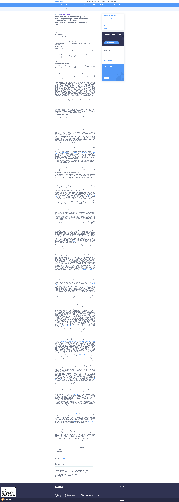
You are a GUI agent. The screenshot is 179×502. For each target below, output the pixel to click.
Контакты (121, 4)
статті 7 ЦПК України (76, 407)
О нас (62, 4)
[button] (2, 499)
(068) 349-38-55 (110, 1)
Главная (56, 8)
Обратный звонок (103, 1)
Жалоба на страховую (106, 4)
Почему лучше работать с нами (110, 18)
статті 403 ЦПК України (74, 394)
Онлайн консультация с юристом (93, 1)
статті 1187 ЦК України (83, 286)
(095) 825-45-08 (117, 1)
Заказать (106, 77)
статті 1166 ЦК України (88, 269)
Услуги (56, 4)
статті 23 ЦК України (85, 271)
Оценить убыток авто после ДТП (111, 42)
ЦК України (87, 127)
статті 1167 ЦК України (72, 277)
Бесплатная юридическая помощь (74, 4)
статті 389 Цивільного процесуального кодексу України (75, 152)
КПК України (86, 97)
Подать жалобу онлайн (108, 60)
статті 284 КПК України (77, 241)
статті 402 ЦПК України (73, 413)
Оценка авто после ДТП (91, 4)
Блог (115, 4)
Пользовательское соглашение (74, 500)
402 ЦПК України (91, 421)
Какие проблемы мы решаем (110, 15)
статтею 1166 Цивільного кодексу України (71, 127)
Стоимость (106, 22)
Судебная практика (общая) (62, 8)
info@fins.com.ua (58, 496)
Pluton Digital (122, 500)
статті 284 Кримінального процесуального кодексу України (75, 97)
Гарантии (106, 25)
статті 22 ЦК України (76, 254)
